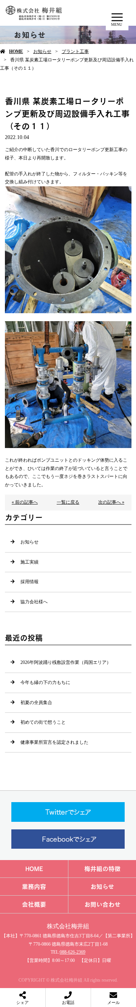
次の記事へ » (111, 502)
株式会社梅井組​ (68, 926)
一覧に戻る (68, 502)
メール (113, 1002)
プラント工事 (75, 51)
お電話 (68, 1002)
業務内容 (34, 887)
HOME (16, 51)
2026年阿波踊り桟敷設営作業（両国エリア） (65, 662)
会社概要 (34, 904)
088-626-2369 (72, 952)
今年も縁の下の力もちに (45, 682)
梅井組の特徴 (102, 869)
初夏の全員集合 (36, 702)
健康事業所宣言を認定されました (54, 742)
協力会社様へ (34, 601)
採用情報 (29, 581)
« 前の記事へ (25, 502)
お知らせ (42, 51)
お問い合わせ (102, 904)
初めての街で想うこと (43, 722)
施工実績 (29, 562)
